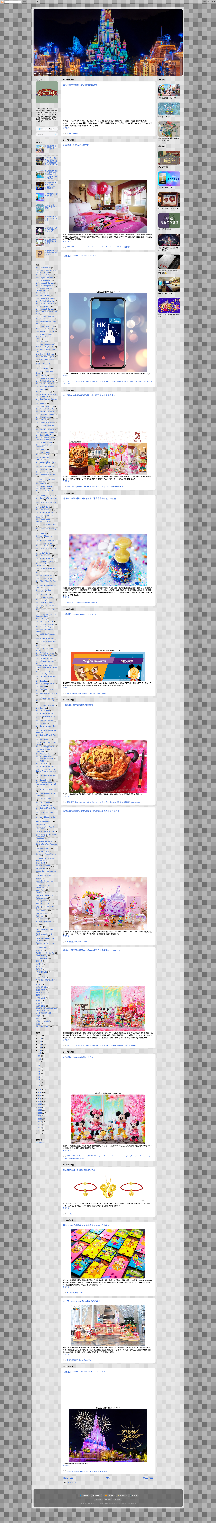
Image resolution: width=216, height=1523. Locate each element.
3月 (39, 1080)
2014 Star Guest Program (45, 432)
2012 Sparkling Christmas (45, 384)
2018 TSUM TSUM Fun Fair (46, 581)
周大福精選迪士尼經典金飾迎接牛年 (79, 1170)
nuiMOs (133, 1045)
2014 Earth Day (41, 420)
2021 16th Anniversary (44, 658)
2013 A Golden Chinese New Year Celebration (46, 395)
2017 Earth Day (41, 533)
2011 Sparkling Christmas (45, 354)
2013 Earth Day (41, 403)
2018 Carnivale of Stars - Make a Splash (45, 565)
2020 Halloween (41, 646)
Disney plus (40, 839)
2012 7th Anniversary (43, 368)
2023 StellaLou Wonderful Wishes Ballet (45, 750)
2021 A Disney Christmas (45, 661)
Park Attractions (41, 898)
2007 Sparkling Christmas (45, 293)
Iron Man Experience (43, 866)
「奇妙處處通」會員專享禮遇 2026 (51, 195)
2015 (40, 1104)
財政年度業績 (40, 1006)
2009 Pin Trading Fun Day (45, 316)
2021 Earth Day (41, 681)
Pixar (80, 1293)
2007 (40, 1128)
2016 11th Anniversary (44, 472)
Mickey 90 (39, 878)
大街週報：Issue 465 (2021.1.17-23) (79, 256)
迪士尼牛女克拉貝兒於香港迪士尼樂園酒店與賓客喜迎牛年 (89, 395)
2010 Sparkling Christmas (45, 331)
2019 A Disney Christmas (45, 600)
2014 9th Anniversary (43, 417)
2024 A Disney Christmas (45, 766)
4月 (39, 1077)
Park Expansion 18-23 (44, 903)
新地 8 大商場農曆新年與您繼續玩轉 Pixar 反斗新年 (86, 1225)
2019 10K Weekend (43, 594)
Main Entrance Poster (43, 875)
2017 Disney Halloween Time (46, 524)
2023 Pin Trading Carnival (45, 747)
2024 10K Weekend (43, 764)
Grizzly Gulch (40, 863)
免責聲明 (98, 1499)
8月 (39, 1065)
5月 (39, 1074)
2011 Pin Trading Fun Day (45, 347)
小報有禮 (39, 984)
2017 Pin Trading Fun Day (45, 540)
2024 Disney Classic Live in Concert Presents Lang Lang (46, 770)
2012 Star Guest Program (45, 386)
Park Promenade (42, 919)
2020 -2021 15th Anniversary (77, 602)
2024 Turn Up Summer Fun (45, 798)
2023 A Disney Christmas (45, 713)
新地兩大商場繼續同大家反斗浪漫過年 (80, 85)
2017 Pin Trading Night (44, 543)
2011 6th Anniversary (43, 334)
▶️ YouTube (109, 1495)
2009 (40, 1122)
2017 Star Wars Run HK (44, 546)
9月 (39, 1062)
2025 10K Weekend (43, 803)
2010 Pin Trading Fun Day (45, 329)
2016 (40, 1101)
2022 (40, 1047)
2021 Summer (41, 686)
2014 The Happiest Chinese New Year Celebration (46, 438)
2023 (40, 1044)
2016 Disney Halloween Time (46, 475)
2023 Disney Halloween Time (46, 726)
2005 (40, 1134)
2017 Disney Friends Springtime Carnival (43, 520)
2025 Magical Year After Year (46, 812)
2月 (39, 1082)
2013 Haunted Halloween (45, 406)
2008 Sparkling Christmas (45, 304)
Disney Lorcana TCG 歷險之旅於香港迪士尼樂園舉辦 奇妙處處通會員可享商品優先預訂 (51, 162)
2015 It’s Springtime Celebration (43, 458)
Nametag (39, 893)
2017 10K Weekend (43, 507)
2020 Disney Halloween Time (46, 641)
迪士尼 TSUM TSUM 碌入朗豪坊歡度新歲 (81, 1301)
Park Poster (40, 916)
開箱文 (38, 1016)
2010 (40, 1119)
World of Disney (41, 956)
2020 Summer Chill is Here (45, 656)
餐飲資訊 (127, 247)
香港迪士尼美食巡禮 (43, 1021)
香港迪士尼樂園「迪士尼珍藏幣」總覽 (51, 218)
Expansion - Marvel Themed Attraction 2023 (46, 859)
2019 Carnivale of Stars (44, 602)
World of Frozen (41, 958)
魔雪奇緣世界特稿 (42, 1027)
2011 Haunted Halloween (45, 344)
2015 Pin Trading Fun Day (45, 466)
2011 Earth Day (41, 341)
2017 (40, 1098)
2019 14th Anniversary (44, 597)
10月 (39, 1059)
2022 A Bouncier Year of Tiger (46, 693)
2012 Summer (41, 389)
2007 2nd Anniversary (43, 280)
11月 (39, 1056)
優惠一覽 (39, 961)
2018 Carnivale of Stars (44, 561)
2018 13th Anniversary (44, 556)
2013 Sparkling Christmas (45, 412)
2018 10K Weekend (43, 553)
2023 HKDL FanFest (43, 739)
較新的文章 (68, 1478)
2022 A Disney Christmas (45, 698)
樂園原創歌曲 (40, 992)
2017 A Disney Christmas (45, 512)
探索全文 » (67, 128)
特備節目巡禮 (40, 998)
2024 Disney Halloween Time (46, 775)
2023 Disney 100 (42, 723)
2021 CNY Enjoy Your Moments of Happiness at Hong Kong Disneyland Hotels (95, 247)
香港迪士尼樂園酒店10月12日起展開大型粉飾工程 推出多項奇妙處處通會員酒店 (51, 174)
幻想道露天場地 (41, 987)
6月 (39, 1071)
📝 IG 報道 (121, 1495)
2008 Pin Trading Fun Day (45, 301)
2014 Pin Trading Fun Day (45, 425)
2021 (40, 1050)
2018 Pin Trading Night (44, 578)
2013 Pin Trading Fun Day (45, 409)
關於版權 (108, 1499)
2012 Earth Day (41, 376)
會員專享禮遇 (40, 990)
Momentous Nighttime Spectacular (43, 886)
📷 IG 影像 (133, 1495)
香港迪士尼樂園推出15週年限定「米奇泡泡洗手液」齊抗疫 (89, 498)
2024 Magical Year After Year (46, 789)
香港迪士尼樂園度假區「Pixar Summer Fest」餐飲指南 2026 (51, 185)
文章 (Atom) (72, 1482)
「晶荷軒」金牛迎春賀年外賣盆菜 (78, 705)
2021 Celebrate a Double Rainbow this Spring (45, 673)
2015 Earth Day (41, 449)
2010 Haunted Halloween (45, 326)
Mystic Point (40, 890)
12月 (39, 1053)
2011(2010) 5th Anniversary (45, 359)
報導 (37, 974)
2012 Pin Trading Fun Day (45, 381)
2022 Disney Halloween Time (46, 701)
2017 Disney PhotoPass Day (46, 529)
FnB (87, 1471)
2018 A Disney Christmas (45, 558)
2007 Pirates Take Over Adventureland (44, 289)
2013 (40, 1110)
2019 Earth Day (41, 619)
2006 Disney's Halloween (45, 275)
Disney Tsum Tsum (85, 1360)
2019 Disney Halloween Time (46, 610)
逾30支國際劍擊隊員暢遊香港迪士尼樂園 (51, 241)
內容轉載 (117, 1499)
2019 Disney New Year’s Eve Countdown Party (46, 615)
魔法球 (38, 1024)
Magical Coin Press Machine (46, 871)
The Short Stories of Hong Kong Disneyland (45, 935)
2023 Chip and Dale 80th (45, 720)
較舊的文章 (148, 1478)
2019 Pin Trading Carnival (45, 624)
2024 (40, 1041)
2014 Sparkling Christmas (45, 430)
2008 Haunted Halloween (45, 298)
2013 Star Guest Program (45, 414)
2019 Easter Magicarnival (45, 621)
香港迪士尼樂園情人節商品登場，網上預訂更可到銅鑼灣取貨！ (91, 811)
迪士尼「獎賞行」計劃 (44, 1013)
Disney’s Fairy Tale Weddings (46, 844)
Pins (37, 924)
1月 (39, 1086)
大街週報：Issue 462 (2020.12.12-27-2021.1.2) (84, 1372)
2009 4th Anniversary (43, 306)
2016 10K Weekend (43, 469)
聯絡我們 (40, 1142)
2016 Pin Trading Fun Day (45, 491)
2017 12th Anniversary (44, 510)
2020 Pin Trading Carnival (45, 653)
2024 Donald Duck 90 (43, 780)
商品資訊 (70, 942)
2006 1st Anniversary (43, 268)
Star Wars (39, 927)
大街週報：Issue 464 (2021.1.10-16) (79, 614)
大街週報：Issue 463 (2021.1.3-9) (78, 1057)
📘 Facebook (83, 1495)
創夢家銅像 (40, 964)
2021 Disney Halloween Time (46, 676)
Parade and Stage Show (44, 895)
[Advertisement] (108, 104)
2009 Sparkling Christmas (45, 319)
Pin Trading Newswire (43, 921)
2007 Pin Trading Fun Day (45, 286)
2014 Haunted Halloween (45, 422)
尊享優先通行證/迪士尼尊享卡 (46, 980)
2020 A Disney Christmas (45, 638)
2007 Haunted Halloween (45, 283)
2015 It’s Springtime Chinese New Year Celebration (46, 463)
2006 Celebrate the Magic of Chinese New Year (46, 271)
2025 (40, 1038)
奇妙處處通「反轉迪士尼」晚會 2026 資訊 (51, 229)
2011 (40, 1116)
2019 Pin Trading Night (44, 627)
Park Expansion (41, 901)
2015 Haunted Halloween (45, 455)
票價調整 (39, 1003)
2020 (40, 1089)
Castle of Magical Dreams (133, 381)
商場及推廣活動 (72, 133)
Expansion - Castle (42, 851)
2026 (40, 1036)
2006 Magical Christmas (44, 277)
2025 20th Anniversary (44, 805)
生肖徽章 (39, 1000)
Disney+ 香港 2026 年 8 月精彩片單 (51, 207)
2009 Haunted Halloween (45, 309)
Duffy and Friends (80, 942)
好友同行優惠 (40, 977)
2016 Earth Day (41, 484)
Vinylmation (40, 950)
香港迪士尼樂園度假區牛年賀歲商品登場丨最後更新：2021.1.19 (91, 950)
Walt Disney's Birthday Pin (45, 953)
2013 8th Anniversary (43, 392)
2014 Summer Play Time (44, 435)
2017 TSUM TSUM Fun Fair (46, 548)
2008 (40, 1125)
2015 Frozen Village (43, 452)
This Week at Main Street (97, 693)
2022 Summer (41, 708)
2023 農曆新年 (41, 761)
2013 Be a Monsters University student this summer (47, 400)
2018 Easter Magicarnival (45, 573)
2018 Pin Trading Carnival (45, 575)
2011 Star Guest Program (45, 357)
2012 (40, 1113)
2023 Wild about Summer (45, 754)
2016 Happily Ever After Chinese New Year (44, 487)
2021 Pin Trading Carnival (45, 684)
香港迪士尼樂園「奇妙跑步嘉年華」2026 (50, 148)
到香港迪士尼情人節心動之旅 (76, 145)
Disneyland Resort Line (44, 841)
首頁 (108, 1478)
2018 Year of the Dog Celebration (43, 591)
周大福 (69, 1214)
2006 (40, 1131)
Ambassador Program (43, 821)
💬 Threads (96, 1495)
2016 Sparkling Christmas (45, 495)
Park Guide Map (41, 911)
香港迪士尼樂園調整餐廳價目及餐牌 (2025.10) (51, 252)
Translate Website (47, 129)
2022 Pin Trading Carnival (45, 705)
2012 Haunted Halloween (45, 378)
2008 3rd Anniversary (43, 295)
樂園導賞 (39, 995)
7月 (39, 1068)
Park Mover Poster (42, 913)
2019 (40, 1092)
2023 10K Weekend (43, 711)
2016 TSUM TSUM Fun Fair (46, 502)
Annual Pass (40, 824)
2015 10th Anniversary (44, 442)
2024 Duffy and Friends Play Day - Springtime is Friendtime (46, 783)
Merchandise (93, 602)
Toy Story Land (41, 947)
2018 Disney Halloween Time (46, 568)
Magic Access (72, 693)
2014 (40, 1107)
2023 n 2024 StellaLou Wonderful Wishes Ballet (44, 757)
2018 (40, 1095)
